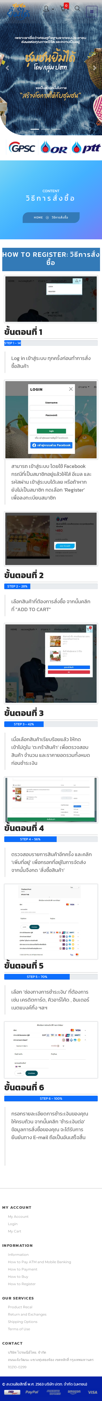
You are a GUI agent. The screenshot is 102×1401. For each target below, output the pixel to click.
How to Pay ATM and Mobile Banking (39, 1262)
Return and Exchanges (27, 1314)
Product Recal (20, 1307)
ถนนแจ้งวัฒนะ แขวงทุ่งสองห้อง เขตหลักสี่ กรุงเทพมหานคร (51, 1360)
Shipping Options (22, 1322)
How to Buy (18, 1276)
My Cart (14, 1231)
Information (18, 1254)
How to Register (22, 1284)
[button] (48, 9)
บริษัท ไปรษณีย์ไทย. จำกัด (27, 1352)
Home (38, 217)
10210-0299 (17, 1367)
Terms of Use (19, 1329)
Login (13, 1224)
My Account (18, 1216)
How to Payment (22, 1269)
